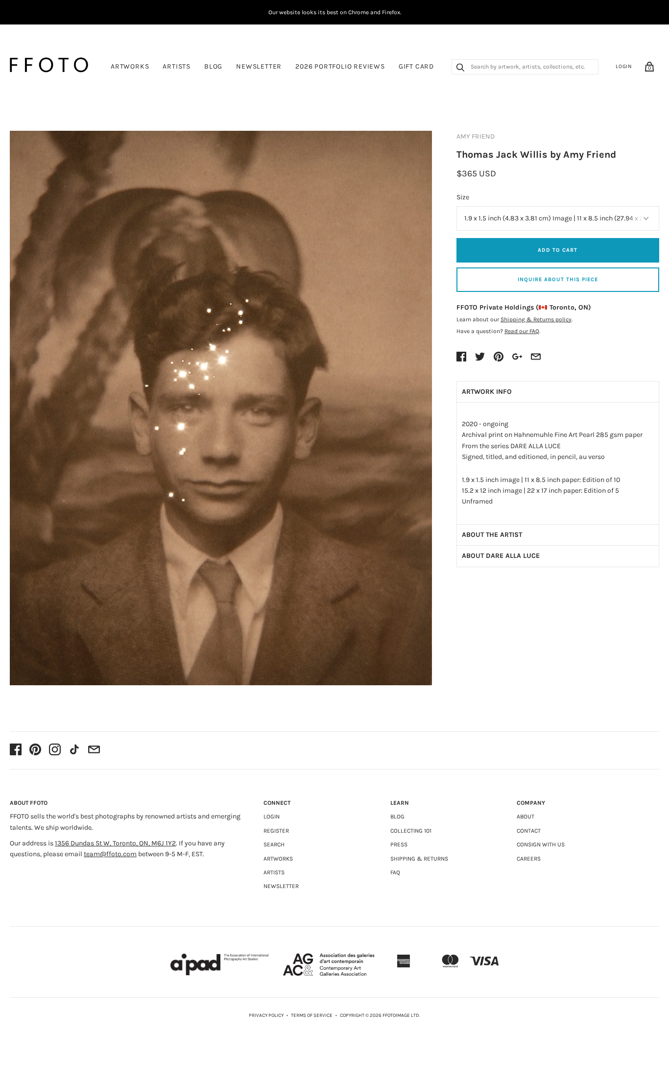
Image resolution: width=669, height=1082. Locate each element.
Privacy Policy (266, 1015)
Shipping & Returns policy (536, 319)
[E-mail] (94, 750)
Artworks (130, 66)
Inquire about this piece (558, 279)
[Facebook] (16, 750)
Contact (529, 830)
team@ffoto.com (110, 854)
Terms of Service (312, 1015)
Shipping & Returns (419, 858)
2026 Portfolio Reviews (340, 66)
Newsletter (259, 66)
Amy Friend (475, 136)
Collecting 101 (410, 830)
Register (276, 830)
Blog (213, 66)
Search (274, 844)
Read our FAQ (521, 331)
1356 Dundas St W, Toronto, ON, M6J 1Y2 (115, 843)
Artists (177, 66)
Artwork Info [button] (487, 391)
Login (624, 66)
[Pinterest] (35, 750)
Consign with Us (541, 844)
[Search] (460, 68)
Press (398, 844)
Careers (529, 858)
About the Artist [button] (492, 534)
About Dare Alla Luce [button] (501, 556)
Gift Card (416, 66)
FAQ (395, 872)
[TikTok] (74, 750)
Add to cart (557, 250)
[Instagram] (55, 750)
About (525, 816)
